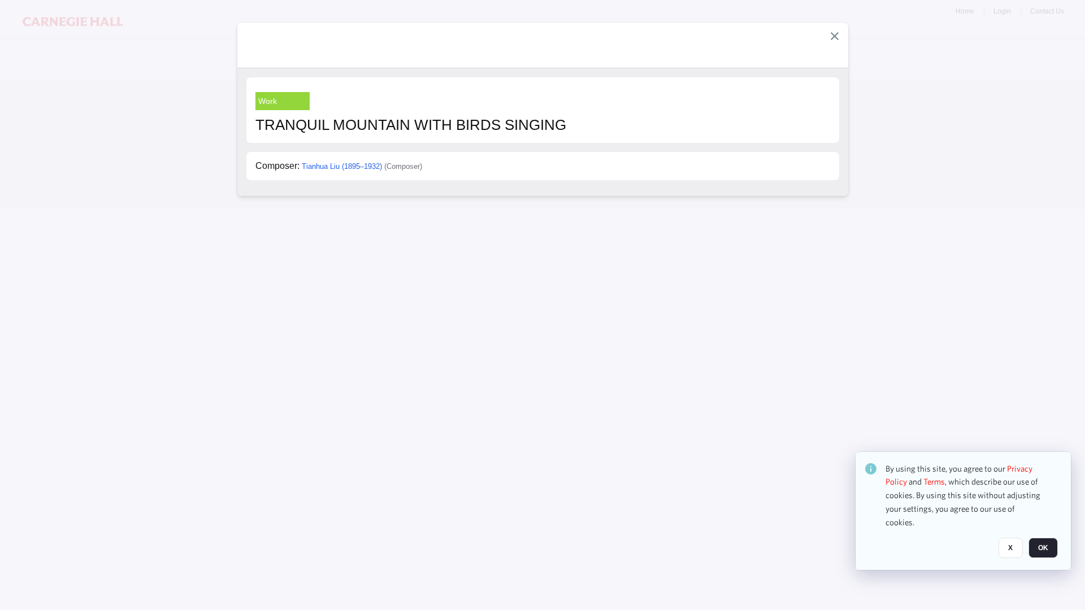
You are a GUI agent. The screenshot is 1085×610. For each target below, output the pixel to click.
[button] (834, 36)
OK (1043, 548)
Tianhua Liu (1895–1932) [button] (342, 166)
